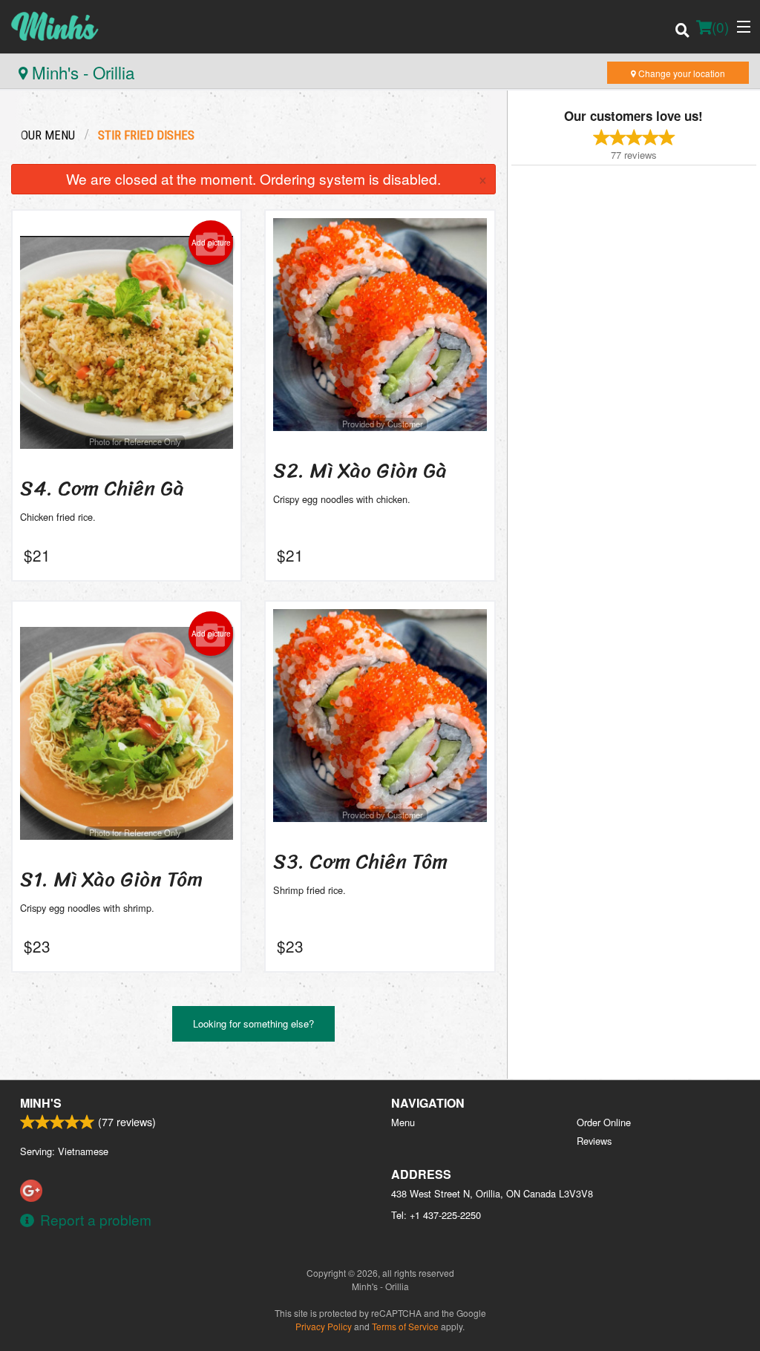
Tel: (436, 1215)
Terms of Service (405, 1326)
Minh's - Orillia (80, 72)
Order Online (604, 1122)
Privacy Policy (323, 1326)
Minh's (41, 1102)
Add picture (211, 242)
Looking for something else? (253, 1023)
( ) (720, 26)
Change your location (680, 73)
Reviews (594, 1141)
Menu (403, 1122)
